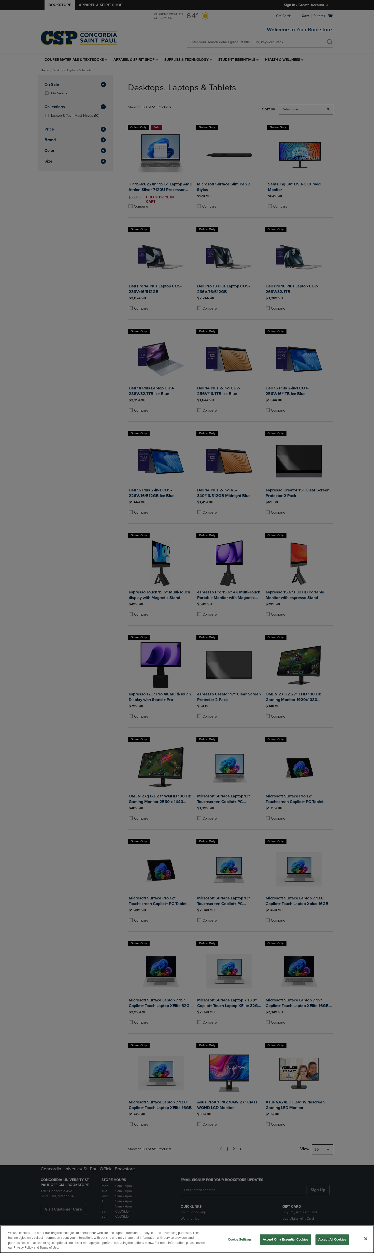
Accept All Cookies (332, 1239)
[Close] (365, 1238)
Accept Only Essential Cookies (285, 1239)
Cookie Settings (240, 1239)
